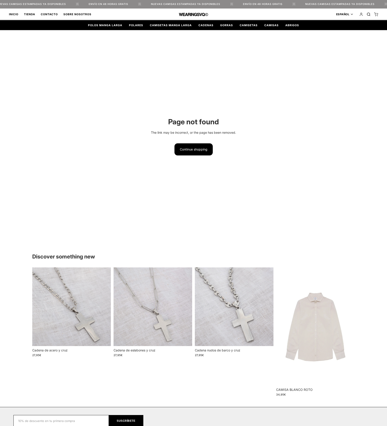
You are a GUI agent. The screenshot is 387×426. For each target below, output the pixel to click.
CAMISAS (271, 25)
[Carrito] (376, 14)
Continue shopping (193, 149)
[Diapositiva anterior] (39, 307)
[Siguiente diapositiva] (104, 307)
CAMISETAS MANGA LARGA (171, 25)
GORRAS (226, 25)
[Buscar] (369, 14)
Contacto (49, 14)
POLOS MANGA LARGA (105, 25)
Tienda (29, 14)
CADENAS (205, 25)
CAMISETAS (249, 25)
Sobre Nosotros (77, 14)
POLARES (136, 25)
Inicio (13, 14)
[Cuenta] (361, 14)
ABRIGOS (292, 25)
